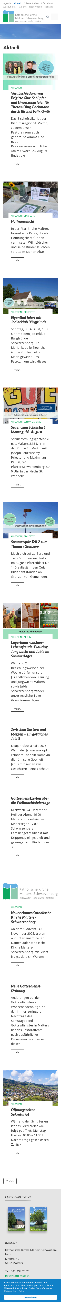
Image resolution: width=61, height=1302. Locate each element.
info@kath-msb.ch (17, 1276)
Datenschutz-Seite (14, 1291)
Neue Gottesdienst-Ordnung (26, 988)
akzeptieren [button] (31, 1297)
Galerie (23, 6)
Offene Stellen (31, 3)
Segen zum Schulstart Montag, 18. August (28, 429)
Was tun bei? (9, 6)
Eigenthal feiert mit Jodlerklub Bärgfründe (28, 319)
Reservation (35, 6)
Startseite (29, 215)
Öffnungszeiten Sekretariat (23, 1111)
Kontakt (49, 6)
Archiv (27, 637)
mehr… (19, 164)
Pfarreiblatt (47, 3)
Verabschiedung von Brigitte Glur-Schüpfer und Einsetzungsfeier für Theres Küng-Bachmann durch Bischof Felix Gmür (30, 102)
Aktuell (17, 3)
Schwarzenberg (32, 421)
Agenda (7, 3)
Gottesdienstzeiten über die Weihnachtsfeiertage (30, 800)
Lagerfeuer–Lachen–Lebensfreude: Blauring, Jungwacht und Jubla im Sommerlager (30, 649)
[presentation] (30, 72)
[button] (25, 1291)
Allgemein (16, 87)
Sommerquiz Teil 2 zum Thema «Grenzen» (29, 544)
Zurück (10, 1181)
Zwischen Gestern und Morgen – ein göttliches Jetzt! (29, 734)
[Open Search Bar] (47, 17)
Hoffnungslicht (22, 221)
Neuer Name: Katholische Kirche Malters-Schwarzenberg (31, 917)
